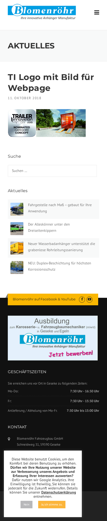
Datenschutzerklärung (58, 492)
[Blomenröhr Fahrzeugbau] (44, 12)
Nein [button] (26, 504)
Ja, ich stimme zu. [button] (51, 504)
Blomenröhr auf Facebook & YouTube (44, 299)
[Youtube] (89, 299)
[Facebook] (82, 299)
